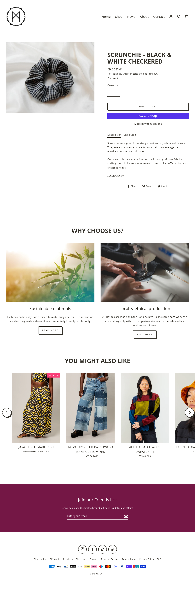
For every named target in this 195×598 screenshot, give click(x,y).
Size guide (130, 134)
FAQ (159, 559)
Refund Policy (129, 559)
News (131, 17)
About (144, 17)
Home (106, 17)
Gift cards (55, 559)
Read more (50, 330)
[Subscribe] (125, 516)
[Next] (189, 412)
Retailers (68, 559)
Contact (159, 17)
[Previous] (6, 412)
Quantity (112, 85)
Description (114, 134)
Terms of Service (110, 559)
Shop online (40, 559)
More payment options (148, 123)
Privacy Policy (146, 559)
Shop (119, 17)
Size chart (81, 559)
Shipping (127, 73)
